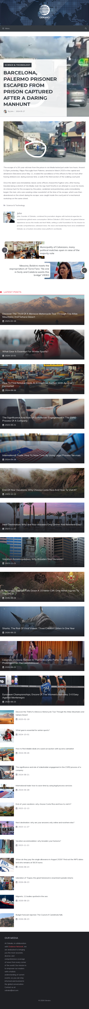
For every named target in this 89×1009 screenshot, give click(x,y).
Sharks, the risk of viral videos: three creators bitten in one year (38, 628)
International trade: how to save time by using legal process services (41, 455)
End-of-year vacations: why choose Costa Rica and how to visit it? (39, 489)
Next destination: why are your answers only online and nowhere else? (42, 524)
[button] (86, 28)
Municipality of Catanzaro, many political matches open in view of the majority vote (59, 250)
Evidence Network (16, 946)
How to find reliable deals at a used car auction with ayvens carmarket (45, 748)
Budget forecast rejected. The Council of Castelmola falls (39, 915)
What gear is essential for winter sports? (25, 351)
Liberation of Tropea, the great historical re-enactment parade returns (44, 878)
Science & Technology (17, 65)
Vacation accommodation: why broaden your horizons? (32, 559)
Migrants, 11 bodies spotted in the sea (32, 896)
